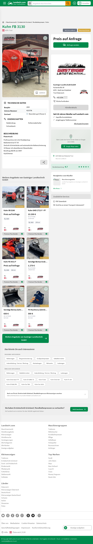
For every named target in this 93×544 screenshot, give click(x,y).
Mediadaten (15, 523)
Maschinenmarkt (7, 429)
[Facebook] (12, 515)
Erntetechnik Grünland (9, 461)
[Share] (43, 162)
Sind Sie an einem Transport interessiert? (70, 205)
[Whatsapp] (22, 515)
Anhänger (51, 448)
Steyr (50, 463)
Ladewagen (60, 363)
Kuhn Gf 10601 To (28, 380)
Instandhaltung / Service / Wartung (17, 363)
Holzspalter (52, 442)
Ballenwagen (11, 359)
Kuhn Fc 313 (68, 380)
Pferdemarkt (5, 469)
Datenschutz (41, 523)
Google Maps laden (72, 146)
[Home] (17, 3)
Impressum (25, 527)
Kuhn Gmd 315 (55, 380)
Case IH (51, 469)
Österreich (5, 487)
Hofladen (4, 477)
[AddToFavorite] (45, 38)
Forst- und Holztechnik (9, 463)
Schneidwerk (10, 126)
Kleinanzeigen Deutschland (11, 495)
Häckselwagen (37, 363)
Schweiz (4, 498)
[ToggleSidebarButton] (4, 3)
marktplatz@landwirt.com (9, 541)
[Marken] (33, 515)
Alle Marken (5, 445)
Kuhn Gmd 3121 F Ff (13, 380)
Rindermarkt (5, 466)
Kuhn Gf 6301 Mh (12, 384)
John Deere (52, 461)
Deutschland (5, 492)
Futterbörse (5, 471)
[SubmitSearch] (68, 3)
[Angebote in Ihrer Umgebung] (30, 3)
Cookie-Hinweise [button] (28, 523)
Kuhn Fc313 (42, 380)
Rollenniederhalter (34, 123)
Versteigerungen (7, 440)
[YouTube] (3, 515)
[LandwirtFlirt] (39, 515)
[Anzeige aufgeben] (74, 3)
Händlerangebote (7, 432)
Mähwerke (49, 363)
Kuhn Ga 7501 (26, 384)
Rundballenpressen (55, 434)
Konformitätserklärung (41, 527)
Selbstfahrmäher (59, 359)
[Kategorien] (28, 515)
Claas (50, 471)
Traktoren (51, 429)
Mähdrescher (52, 432)
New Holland (53, 466)
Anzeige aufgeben (7, 448)
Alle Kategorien (6, 442)
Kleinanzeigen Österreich (10, 490)
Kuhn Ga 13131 (39, 384)
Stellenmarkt (5, 474)
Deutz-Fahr (52, 477)
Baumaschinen (53, 445)
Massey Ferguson (54, 474)
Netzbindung (10, 123)
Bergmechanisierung (25, 359)
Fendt (50, 458)
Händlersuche (6, 437)
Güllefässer (52, 440)
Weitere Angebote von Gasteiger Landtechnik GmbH (23, 178)
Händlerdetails (71, 107)
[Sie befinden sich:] (3, 22)
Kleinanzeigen (6, 434)
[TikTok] (17, 515)
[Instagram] (8, 515)
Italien (3, 500)
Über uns (4, 523)
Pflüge (50, 437)
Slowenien (5, 503)
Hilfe (6, 532)
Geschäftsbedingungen (10, 527)
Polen (3, 506)
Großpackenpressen (43, 359)
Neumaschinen (84, 30)
